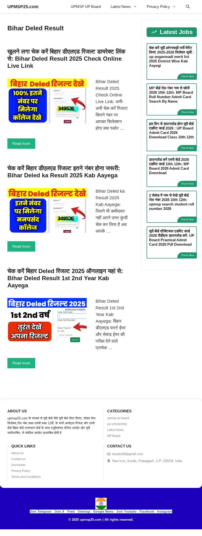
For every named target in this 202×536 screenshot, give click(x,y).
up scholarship (117, 424)
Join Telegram (40, 511)
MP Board (113, 436)
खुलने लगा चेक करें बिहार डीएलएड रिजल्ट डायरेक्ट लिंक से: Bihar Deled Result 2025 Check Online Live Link (66, 58)
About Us (17, 453)
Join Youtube (126, 511)
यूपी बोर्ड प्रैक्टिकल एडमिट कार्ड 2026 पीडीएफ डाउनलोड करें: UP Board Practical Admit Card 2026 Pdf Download (171, 237)
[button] (188, 6)
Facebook (146, 511)
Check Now (187, 76)
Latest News (121, 6)
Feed (71, 511)
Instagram (164, 511)
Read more (21, 143)
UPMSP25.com (22, 6)
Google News (103, 511)
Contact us (18, 459)
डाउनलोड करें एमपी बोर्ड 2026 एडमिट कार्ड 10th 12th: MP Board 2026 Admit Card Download (169, 166)
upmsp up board (118, 418)
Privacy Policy (158, 6)
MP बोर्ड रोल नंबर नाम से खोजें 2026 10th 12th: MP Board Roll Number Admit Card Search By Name (171, 94)
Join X (59, 511)
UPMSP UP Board (86, 6)
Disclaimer (18, 465)
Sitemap (84, 511)
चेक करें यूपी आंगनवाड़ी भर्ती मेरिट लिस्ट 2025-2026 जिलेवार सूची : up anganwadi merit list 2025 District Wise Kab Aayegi (171, 57)
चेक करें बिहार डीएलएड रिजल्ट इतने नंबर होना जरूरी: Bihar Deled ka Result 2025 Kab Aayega (63, 172)
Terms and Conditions (26, 477)
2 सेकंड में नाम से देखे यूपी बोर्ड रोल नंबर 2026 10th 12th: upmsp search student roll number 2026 (171, 202)
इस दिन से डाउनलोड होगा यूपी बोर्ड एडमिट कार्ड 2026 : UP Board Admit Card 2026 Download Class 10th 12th (171, 130)
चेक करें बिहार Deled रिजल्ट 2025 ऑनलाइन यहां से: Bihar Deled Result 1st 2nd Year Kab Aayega (65, 278)
